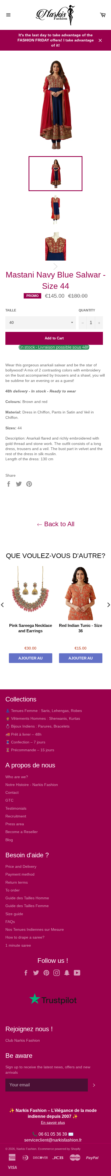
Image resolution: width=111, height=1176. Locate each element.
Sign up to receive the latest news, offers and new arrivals (47, 1069)
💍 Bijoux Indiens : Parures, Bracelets (37, 726)
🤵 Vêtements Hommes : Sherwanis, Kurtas (42, 718)
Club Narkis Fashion (22, 1040)
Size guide (14, 914)
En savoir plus (53, 1122)
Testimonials (15, 808)
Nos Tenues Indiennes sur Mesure (34, 929)
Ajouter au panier (30, 659)
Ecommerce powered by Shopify (59, 1148)
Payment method (19, 874)
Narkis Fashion (26, 1148)
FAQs (10, 921)
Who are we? (16, 777)
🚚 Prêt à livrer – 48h (23, 734)
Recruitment (15, 816)
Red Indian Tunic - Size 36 (80, 628)
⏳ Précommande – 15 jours (29, 750)
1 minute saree (18, 945)
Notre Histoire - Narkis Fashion (31, 784)
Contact (12, 792)
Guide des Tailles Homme (27, 898)
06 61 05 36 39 (53, 1134)
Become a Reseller (21, 832)
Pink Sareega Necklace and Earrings (30, 628)
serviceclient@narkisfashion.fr (53, 1140)
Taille (10, 310)
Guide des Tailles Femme (27, 906)
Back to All (58, 524)
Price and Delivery (20, 866)
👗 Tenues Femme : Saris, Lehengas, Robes (43, 710)
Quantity (87, 310)
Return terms (16, 882)
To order (12, 890)
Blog (9, 840)
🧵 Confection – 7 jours (25, 742)
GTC (9, 800)
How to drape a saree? (24, 937)
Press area (14, 824)
